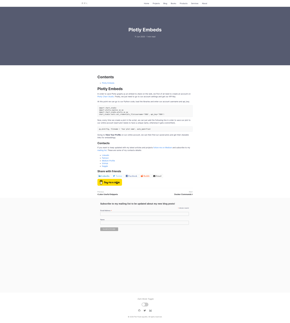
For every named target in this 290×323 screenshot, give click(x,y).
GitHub (105, 163)
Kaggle (105, 166)
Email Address (106, 210)
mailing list (102, 150)
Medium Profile (108, 161)
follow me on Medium (162, 147)
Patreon (105, 158)
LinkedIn (105, 155)
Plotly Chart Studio (105, 96)
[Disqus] (145, 261)
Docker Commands (183, 194)
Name (102, 219)
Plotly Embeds (108, 83)
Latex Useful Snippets (108, 194)
